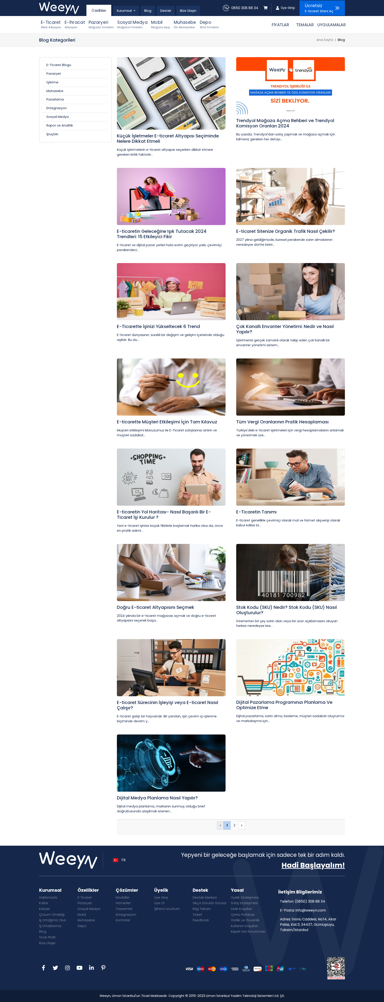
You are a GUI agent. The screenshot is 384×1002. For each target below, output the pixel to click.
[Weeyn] (62, 8)
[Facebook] (43, 968)
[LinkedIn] (91, 968)
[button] (126, 11)
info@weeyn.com (311, 910)
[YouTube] (79, 968)
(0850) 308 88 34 (310, 901)
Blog (341, 40)
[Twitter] (55, 968)
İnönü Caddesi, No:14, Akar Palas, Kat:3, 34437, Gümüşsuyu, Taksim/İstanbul (308, 924)
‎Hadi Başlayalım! (313, 865)
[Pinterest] (103, 968)
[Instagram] (67, 968)
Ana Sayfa (324, 40)
